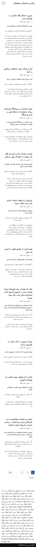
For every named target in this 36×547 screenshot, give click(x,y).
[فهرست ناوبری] (3, 3)
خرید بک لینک (25, 499)
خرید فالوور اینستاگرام (15, 491)
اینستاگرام (19, 501)
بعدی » (31, 477)
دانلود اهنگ (27, 501)
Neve (33, 545)
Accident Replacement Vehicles (13, 539)
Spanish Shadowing (24, 507)
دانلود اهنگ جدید (29, 491)
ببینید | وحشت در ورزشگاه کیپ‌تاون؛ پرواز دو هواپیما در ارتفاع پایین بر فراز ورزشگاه (18, 112)
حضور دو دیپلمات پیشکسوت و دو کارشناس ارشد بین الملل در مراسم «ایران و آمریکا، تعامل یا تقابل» (18, 422)
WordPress (22, 545)
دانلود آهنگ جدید (24, 515)
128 (10, 472)
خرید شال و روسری (8, 501)
